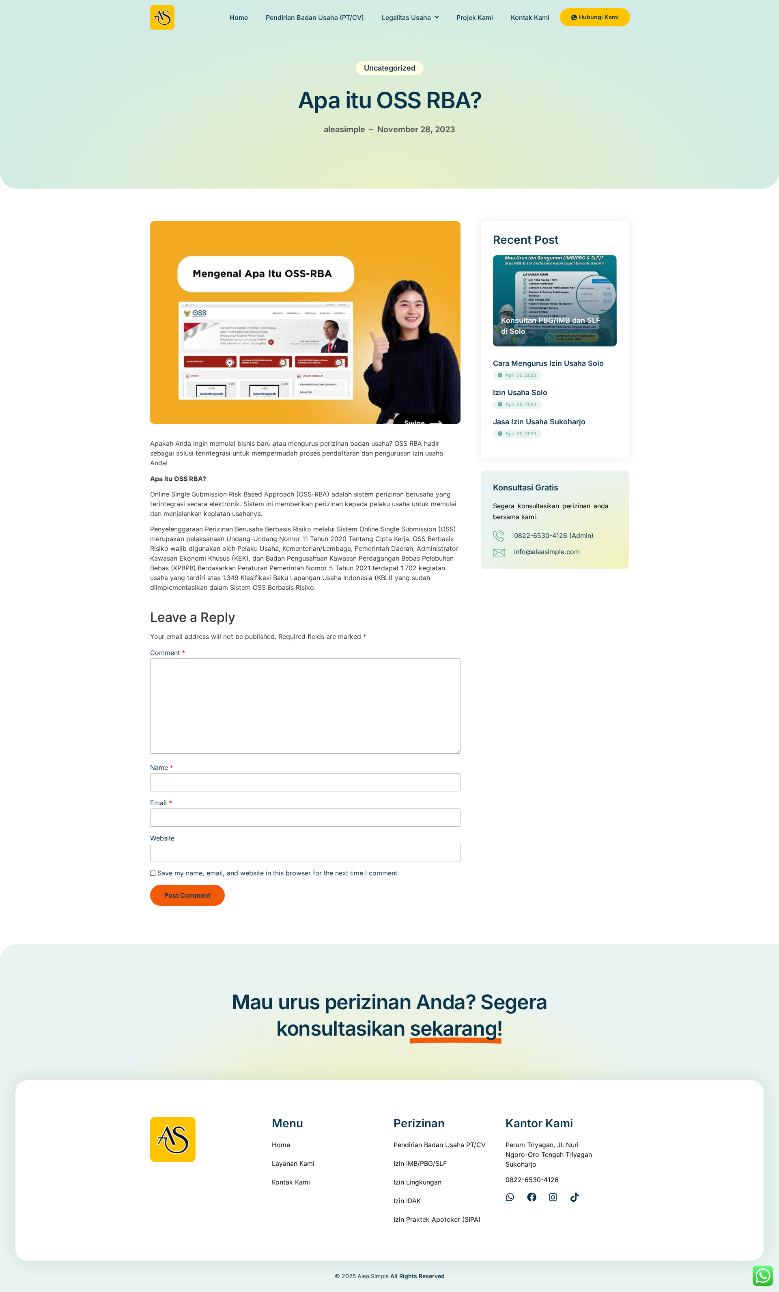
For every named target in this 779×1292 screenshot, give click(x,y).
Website (162, 838)
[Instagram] (553, 1197)
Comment (167, 653)
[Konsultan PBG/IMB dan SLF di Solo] (555, 300)
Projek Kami (474, 17)
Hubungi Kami (599, 16)
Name (161, 767)
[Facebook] (531, 1197)
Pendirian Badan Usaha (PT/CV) (315, 17)
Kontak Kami (530, 17)
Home (239, 17)
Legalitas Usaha (406, 17)
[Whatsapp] (510, 1197)
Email (161, 803)
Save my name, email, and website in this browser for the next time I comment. (278, 873)
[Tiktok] (574, 1197)
